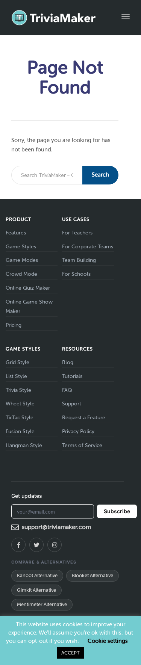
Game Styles (21, 246)
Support (71, 404)
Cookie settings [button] (108, 641)
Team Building (79, 260)
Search (100, 175)
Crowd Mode (21, 274)
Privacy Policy (78, 431)
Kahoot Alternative (37, 575)
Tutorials (72, 376)
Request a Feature (83, 417)
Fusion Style (20, 431)
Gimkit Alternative (36, 590)
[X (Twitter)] (36, 545)
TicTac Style (19, 417)
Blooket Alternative (92, 575)
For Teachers (77, 233)
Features (16, 233)
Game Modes (22, 260)
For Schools (76, 274)
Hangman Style (24, 445)
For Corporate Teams (87, 246)
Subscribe (117, 511)
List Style (16, 376)
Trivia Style (18, 390)
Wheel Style (20, 404)
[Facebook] (18, 545)
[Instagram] (54, 545)
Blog (67, 362)
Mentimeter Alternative (42, 604)
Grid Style (17, 362)
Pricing (13, 325)
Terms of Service (82, 445)
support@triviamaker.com (56, 527)
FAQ (67, 390)
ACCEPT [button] (70, 653)
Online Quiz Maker (28, 288)
